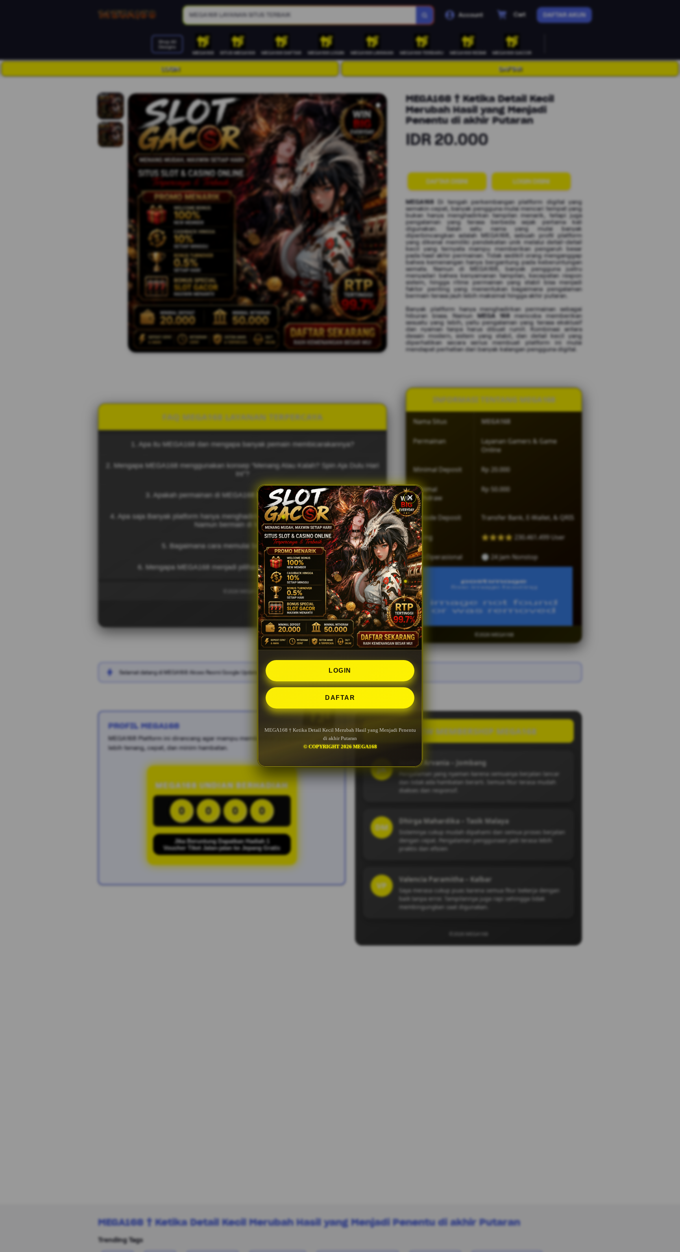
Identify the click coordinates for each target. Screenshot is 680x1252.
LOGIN (340, 670)
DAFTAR (340, 697)
